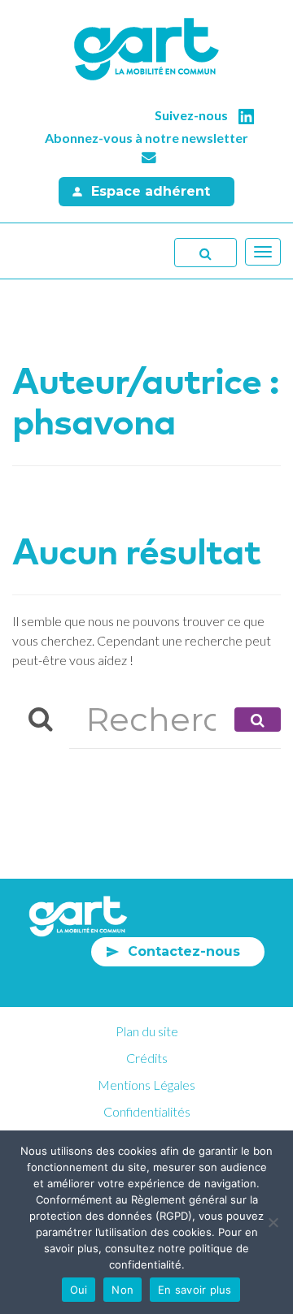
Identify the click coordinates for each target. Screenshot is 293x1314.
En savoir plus (195, 1289)
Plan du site (147, 1031)
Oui (79, 1289)
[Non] (273, 1222)
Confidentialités (146, 1111)
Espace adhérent (150, 191)
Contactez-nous (184, 951)
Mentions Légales (146, 1084)
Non (122, 1289)
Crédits (147, 1057)
